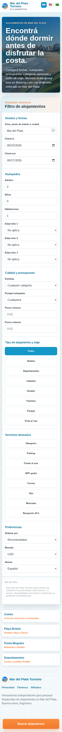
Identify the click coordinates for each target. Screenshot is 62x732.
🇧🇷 (57, 4)
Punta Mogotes (14, 645)
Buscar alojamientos (31, 723)
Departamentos (17, 659)
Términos (22, 687)
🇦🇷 (44, 4)
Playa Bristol (16, 630)
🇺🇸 (50, 4)
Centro (21, 616)
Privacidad (8, 687)
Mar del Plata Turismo (25, 679)
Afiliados (36, 687)
